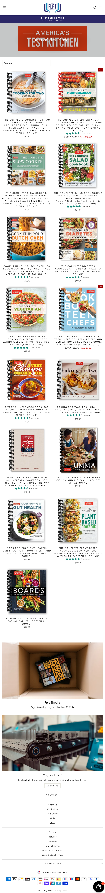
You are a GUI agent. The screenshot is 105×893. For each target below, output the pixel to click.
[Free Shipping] (52, 670)
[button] (73, 133)
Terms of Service (52, 846)
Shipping (52, 841)
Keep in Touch (52, 863)
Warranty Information (52, 850)
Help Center (52, 813)
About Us (52, 786)
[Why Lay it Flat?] (52, 743)
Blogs (52, 823)
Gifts (52, 818)
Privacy (52, 832)
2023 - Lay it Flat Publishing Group (52, 891)
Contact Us (52, 809)
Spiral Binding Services (52, 855)
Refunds (52, 836)
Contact (52, 795)
